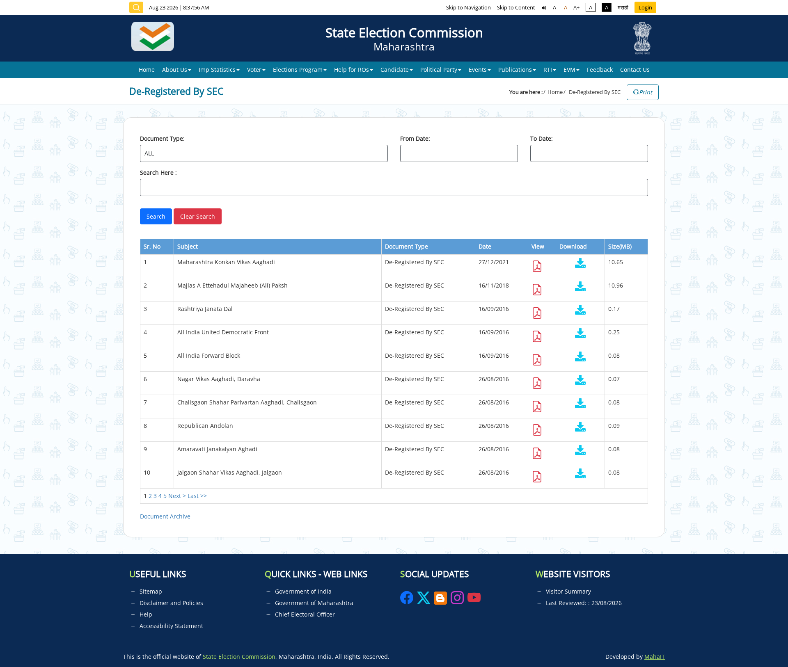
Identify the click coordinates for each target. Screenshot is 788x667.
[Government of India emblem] (642, 38)
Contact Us (635, 69)
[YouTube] (474, 600)
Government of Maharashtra (314, 603)
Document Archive (165, 516)
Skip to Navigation (468, 7)
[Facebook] (407, 600)
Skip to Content (516, 7)
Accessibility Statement (171, 626)
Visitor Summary (568, 591)
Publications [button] (515, 69)
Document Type (406, 246)
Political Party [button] (438, 69)
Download (573, 246)
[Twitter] (423, 600)
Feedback (600, 69)
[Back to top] (763, 642)
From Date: (415, 138)
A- (555, 7)
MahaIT (654, 656)
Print (645, 92)
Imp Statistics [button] (217, 69)
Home (147, 69)
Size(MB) (620, 246)
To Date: (541, 138)
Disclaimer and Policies (171, 603)
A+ (576, 7)
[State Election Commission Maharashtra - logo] (155, 38)
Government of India (303, 591)
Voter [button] (254, 69)
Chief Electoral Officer (305, 614)
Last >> (197, 496)
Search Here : (158, 172)
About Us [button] (174, 69)
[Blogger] (440, 600)
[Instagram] (458, 600)
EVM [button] (569, 69)
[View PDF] (537, 268)
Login (645, 7)
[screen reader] (544, 7)
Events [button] (478, 69)
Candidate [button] (394, 69)
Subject (187, 246)
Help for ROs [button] (351, 69)
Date (485, 246)
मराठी (623, 7)
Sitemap (151, 591)
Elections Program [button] (298, 69)
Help (146, 614)
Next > (177, 496)
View (537, 246)
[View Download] (580, 264)
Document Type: (162, 138)
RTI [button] (547, 69)
